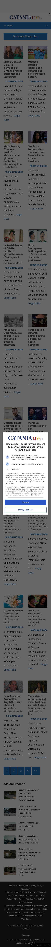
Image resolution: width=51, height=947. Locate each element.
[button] (25, 469)
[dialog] (26, 473)
